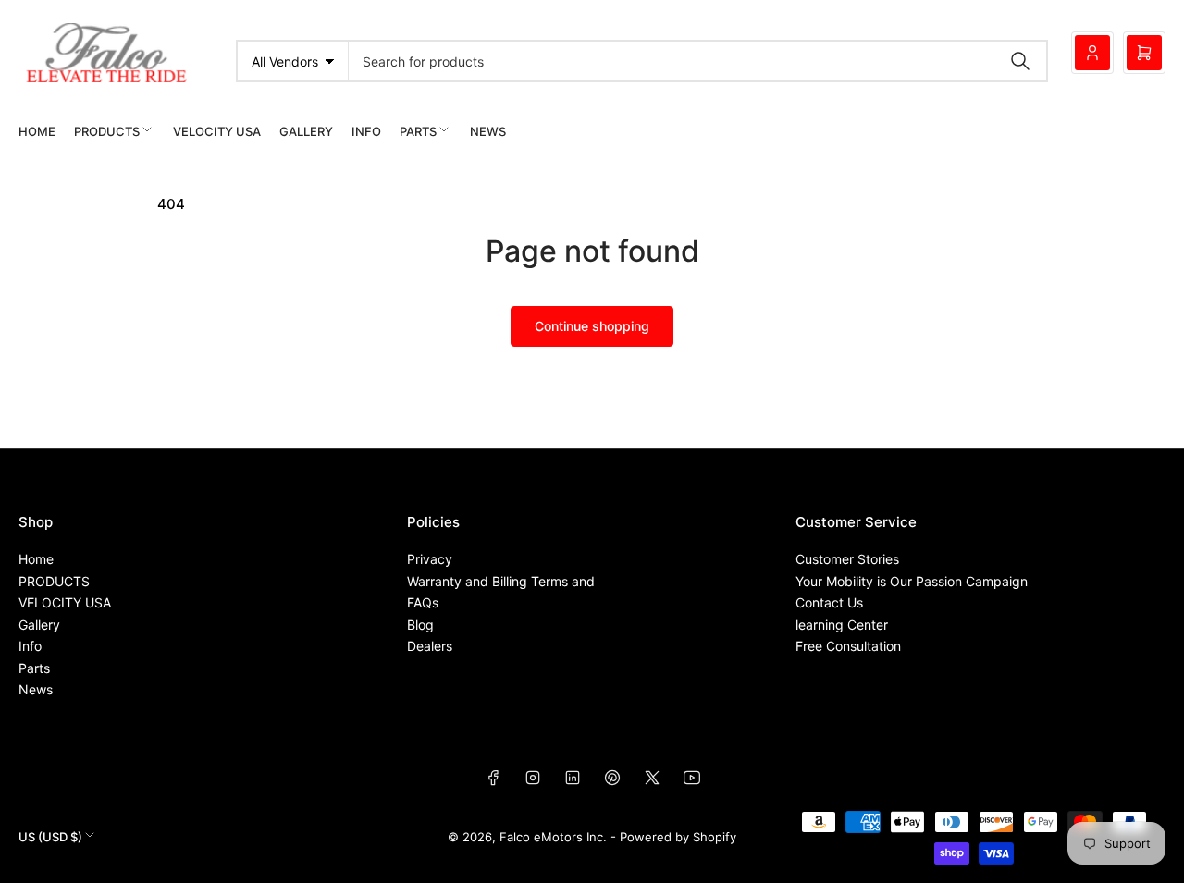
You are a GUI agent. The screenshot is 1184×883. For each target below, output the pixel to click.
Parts (418, 131)
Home (37, 131)
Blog (420, 624)
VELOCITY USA (217, 131)
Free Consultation (848, 646)
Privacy (429, 559)
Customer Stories (847, 559)
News (488, 131)
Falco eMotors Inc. (553, 836)
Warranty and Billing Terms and (501, 581)
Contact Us (829, 602)
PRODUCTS (107, 131)
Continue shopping (592, 326)
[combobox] (698, 61)
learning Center (842, 624)
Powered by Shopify (678, 836)
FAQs (422, 602)
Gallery (306, 131)
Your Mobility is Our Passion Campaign (912, 581)
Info (366, 131)
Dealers (429, 646)
